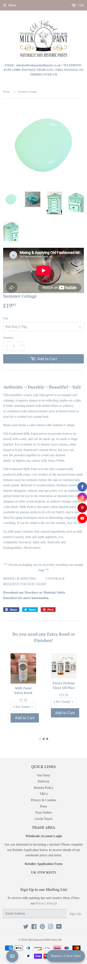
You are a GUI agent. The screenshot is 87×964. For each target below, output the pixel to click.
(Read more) (32, 547)
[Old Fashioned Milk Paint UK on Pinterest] (42, 927)
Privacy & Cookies (43, 800)
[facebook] (82, 487)
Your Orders (43, 812)
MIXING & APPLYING (20, 578)
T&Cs (43, 794)
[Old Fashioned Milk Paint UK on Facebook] (34, 927)
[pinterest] (82, 508)
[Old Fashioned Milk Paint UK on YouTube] (59, 927)
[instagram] (82, 497)
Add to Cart (24, 717)
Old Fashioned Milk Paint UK (45, 939)
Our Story (43, 775)
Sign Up (75, 914)
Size (5, 318)
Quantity (8, 337)
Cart (80, 5)
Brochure (31, 592)
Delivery (43, 781)
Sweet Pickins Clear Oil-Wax (64, 685)
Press (43, 806)
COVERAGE (55, 578)
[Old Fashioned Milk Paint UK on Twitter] (25, 927)
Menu (12, 5)
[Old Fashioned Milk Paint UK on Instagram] (50, 927)
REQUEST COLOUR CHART (24, 584)
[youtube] (82, 518)
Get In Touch (43, 819)
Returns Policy (43, 787)
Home (6, 91)
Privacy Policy (45, 903)
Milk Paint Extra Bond (23, 690)
